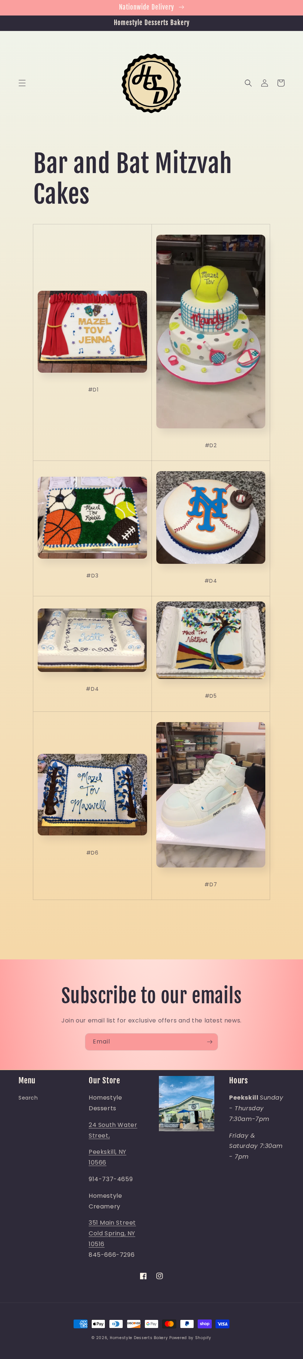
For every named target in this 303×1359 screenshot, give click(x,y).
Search (28, 1097)
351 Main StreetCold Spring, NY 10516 (112, 1233)
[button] (22, 83)
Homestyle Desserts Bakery (139, 1338)
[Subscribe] (209, 1042)
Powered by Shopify (190, 1338)
